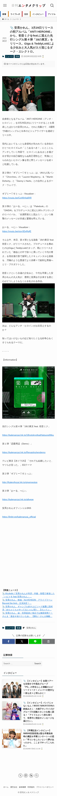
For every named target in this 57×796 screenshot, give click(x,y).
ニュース (9, 56)
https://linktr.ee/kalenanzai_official (19, 516)
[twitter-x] (20, 775)
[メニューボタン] (5, 5)
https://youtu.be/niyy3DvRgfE (16, 231)
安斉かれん (31, 628)
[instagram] (26, 775)
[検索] (37, 775)
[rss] (31, 775)
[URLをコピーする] (48, 641)
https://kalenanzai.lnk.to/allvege (18, 499)
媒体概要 (22, 787)
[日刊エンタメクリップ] (28, 5)
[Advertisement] (28, 556)
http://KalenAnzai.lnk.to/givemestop (19, 482)
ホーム (6, 787)
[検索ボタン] (52, 5)
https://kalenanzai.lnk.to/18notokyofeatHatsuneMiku (28, 435)
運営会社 (13, 787)
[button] (8, 641)
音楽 (17, 56)
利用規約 (31, 787)
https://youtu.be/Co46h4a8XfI (17, 197)
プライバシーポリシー (45, 787)
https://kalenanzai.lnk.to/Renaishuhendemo (23, 452)
